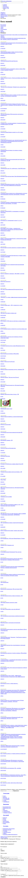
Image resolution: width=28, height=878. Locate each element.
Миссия (5, 797)
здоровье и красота (6, 39)
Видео (4, 818)
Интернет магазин (7, 829)
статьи (13, 34)
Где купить (5, 826)
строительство (14, 39)
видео (25, 34)
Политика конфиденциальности (10, 834)
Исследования (6, 822)
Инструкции (6, 821)
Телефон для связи (5, 858)
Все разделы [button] (3, 32)
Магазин (5, 5)
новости (2, 35)
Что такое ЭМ (6, 798)
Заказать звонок (4, 16)
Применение (6, 804)
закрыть (2, 850)
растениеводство (10, 38)
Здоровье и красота (7, 812)
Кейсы (4, 823)
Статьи (4, 820)
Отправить (3, 861)
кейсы (16, 34)
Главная (5, 4)
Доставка (5, 831)
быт (1, 39)
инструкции (9, 34)
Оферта (4, 833)
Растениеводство (7, 806)
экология (16, 38)
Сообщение (3, 874)
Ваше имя (3, 857)
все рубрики (3, 38)
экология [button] (2, 37)
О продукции (6, 793)
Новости (5, 817)
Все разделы (3, 34)
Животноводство (7, 808)
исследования (21, 34)
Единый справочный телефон (14, 14)
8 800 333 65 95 (4, 836)
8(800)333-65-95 (4, 14)
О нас (4, 795)
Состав (4, 800)
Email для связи (4, 869)
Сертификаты (6, 801)
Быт (4, 809)
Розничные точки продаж (9, 828)
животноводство (22, 38)
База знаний (5, 7)
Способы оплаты (7, 832)
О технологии (6, 799)
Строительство (6, 811)
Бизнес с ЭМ (6, 8)
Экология (5, 810)
